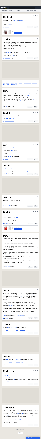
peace (17, 20)
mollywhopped (21, 315)
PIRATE (30, 52)
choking (10, 362)
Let (7, 23)
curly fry (12, 83)
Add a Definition (30, 10)
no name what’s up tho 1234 (9, 121)
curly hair (20, 83)
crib (15, 171)
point (28, 95)
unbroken (8, 168)
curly (4, 83)
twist (8, 327)
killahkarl (6, 318)
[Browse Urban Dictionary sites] (4, 8)
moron (10, 305)
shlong (14, 147)
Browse (10, 10)
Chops (16, 217)
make (16, 327)
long (5, 168)
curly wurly (34, 83)
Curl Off (4, 383)
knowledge (31, 93)
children (11, 150)
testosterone (8, 52)
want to (6, 118)
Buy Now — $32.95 (18, 32)
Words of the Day (5, 10)
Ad (22, 256)
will (23, 243)
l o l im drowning (7, 58)
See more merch (25, 32)
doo (14, 215)
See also (4, 377)
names (8, 156)
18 (33, 294)
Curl (3, 58)
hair (12, 327)
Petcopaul (8, 424)
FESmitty (6, 106)
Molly (5, 23)
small (8, 381)
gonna (6, 330)
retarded (12, 310)
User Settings (36, 10)
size (19, 379)
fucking (6, 47)
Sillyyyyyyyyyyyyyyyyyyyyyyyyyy (10, 332)
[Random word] (34, 7)
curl (3, 27)
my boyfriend (22, 330)
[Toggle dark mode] (39, 8)
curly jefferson (14, 84)
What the (9, 24)
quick (19, 171)
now (16, 220)
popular (10, 307)
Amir (17, 315)
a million (18, 203)
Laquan (6, 159)
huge (27, 171)
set (18, 413)
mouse (21, 247)
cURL (4, 205)
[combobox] (22, 8)
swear (14, 20)
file (20, 359)
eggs (10, 377)
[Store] (37, 8)
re (13, 55)
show (17, 330)
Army (33, 99)
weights (7, 147)
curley (4, 84)
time (33, 247)
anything (21, 20)
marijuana (16, 116)
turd (11, 168)
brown (14, 47)
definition (21, 296)
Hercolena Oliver (8, 205)
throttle (5, 215)
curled (8, 84)
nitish (11, 156)
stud (9, 47)
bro (13, 118)
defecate (6, 375)
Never (5, 203)
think (24, 93)
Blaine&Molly (7, 27)
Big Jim (7, 383)
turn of (9, 200)
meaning (6, 116)
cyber (22, 203)
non (7, 359)
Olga (15, 419)
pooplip (6, 223)
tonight (11, 118)
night (14, 379)
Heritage (18, 10)
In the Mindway (7, 266)
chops (10, 215)
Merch (36, 27)
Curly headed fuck (27, 83)
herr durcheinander (8, 364)
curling (7, 83)
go (10, 116)
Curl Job (4, 424)
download (17, 359)
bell (8, 415)
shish (6, 173)
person (15, 104)
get (11, 261)
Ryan (5, 315)
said (19, 101)
